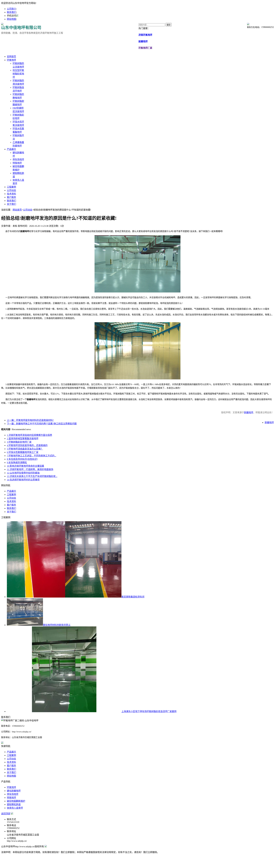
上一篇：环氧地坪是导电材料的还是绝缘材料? (30, 420)
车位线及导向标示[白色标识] (22, 459)
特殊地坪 (17, 163)
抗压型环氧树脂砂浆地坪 (18, 73)
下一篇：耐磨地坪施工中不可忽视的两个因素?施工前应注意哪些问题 (42, 423)
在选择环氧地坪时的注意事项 (23, 479)
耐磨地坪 (248, 412)
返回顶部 (5, 813)
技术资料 (11, 194)
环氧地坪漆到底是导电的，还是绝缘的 (27, 445)
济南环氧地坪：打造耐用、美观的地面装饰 (30, 469)
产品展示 (11, 149)
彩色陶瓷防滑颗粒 (17, 462)
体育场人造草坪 (15, 808)
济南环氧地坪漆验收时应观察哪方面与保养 (29, 435)
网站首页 (17, 210)
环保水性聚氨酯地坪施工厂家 (22, 452)
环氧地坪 (11, 60)
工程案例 (11, 187)
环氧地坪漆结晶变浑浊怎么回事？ (25, 449)
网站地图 (11, 19)
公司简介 (11, 9)
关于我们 (11, 204)
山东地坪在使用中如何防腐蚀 (23, 473)
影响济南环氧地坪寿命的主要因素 (25, 466)
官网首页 (11, 56)
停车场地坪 (18, 159)
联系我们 (11, 12)
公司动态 (11, 190)
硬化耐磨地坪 (14, 791)
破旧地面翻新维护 (16, 801)
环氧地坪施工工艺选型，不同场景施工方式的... (31, 455)
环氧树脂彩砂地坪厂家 (19, 442)
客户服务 (11, 197)
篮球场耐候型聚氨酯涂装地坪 (22, 438)
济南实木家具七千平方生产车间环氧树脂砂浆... (32, 476)
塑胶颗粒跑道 (14, 804)
